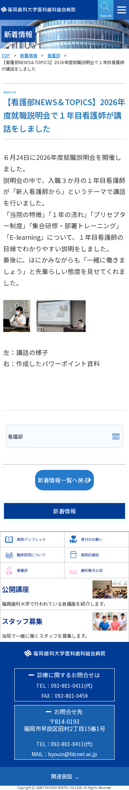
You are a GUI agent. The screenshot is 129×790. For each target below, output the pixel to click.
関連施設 (61, 776)
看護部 (53, 55)
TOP (5, 55)
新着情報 (28, 55)
